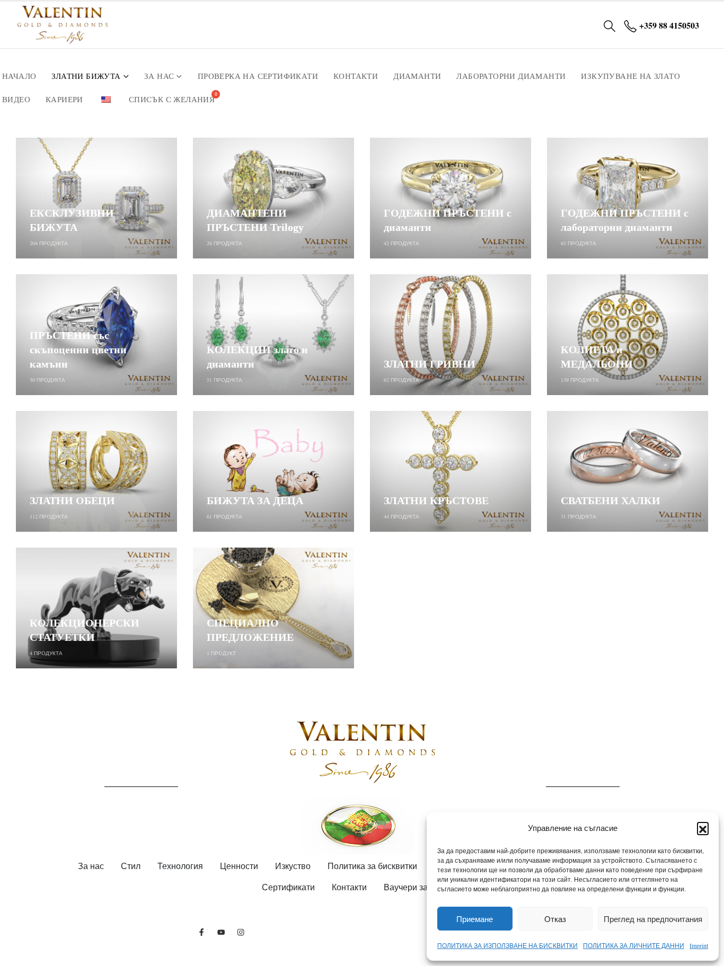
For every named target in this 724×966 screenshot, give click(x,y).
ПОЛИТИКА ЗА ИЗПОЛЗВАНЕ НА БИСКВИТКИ (507, 945)
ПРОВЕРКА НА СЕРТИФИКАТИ (258, 76)
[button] (702, 827)
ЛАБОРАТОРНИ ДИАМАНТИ (511, 76)
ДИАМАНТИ (417, 76)
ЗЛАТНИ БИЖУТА (85, 76)
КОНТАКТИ (355, 76)
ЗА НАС (159, 76)
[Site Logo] (62, 25)
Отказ (555, 919)
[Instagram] (241, 932)
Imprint (699, 945)
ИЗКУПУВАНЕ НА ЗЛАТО (630, 76)
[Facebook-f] (201, 932)
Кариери (64, 99)
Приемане (474, 919)
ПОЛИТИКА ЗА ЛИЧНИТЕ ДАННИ (633, 945)
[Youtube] (221, 932)
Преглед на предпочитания (653, 919)
